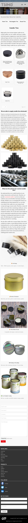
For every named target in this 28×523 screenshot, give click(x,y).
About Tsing (3, 457)
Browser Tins (12, 16)
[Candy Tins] (7, 93)
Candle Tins (18, 16)
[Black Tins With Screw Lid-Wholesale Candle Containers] (7, 54)
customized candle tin (10, 197)
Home (8, 16)
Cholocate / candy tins (4, 471)
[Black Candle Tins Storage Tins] (20, 74)
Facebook (6, 483)
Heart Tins (5, 21)
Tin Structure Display (4, 456)
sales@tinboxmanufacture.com (19, 0)
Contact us (2, 460)
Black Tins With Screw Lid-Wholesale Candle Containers (7, 62)
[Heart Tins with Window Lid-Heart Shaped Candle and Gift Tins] (20, 54)
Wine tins (2, 470)
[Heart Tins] (7, 74)
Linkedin (6, 491)
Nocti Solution (19, 521)
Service (2, 452)
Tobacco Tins (3, 473)
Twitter (6, 487)
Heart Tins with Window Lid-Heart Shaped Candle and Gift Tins (20, 63)
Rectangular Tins (14, 21)
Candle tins (2, 468)
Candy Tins (7, 100)
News (2, 459)
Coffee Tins (2, 476)
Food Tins (2, 474)
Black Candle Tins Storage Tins (20, 82)
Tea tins (2, 466)
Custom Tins (3, 451)
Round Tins (23, 21)
